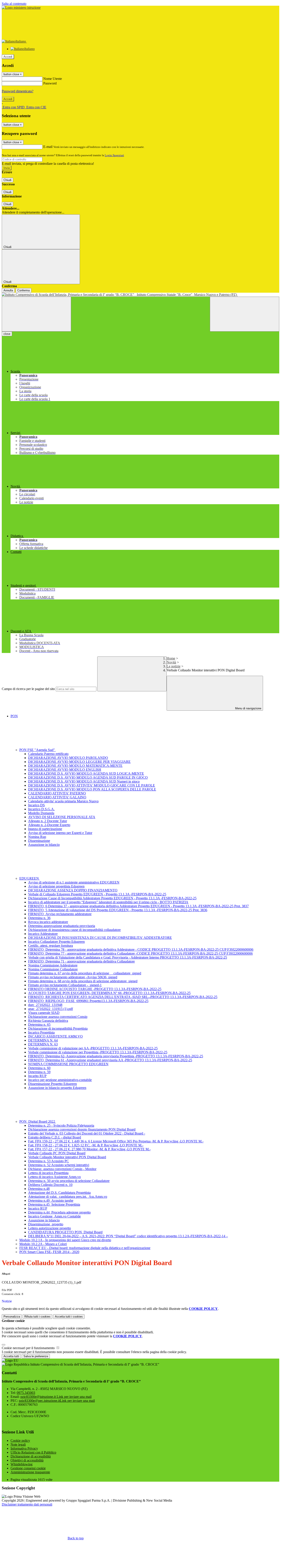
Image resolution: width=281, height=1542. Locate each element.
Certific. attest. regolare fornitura (50, 945)
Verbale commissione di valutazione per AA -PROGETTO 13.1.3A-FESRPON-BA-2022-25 (93, 1048)
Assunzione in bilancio (44, 844)
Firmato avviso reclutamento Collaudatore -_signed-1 (65, 985)
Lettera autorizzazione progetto (49, 1228)
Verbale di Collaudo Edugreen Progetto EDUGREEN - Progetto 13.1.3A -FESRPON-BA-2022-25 (97, 894)
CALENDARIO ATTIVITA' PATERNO (57, 793)
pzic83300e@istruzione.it (56, 1397)
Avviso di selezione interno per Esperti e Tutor (60, 833)
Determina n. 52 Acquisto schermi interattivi (58, 1165)
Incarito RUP (37, 1076)
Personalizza (12, 1316)
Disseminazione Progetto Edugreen (52, 1084)
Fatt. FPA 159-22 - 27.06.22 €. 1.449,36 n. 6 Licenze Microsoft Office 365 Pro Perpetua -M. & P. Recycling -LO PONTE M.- (116, 1141)
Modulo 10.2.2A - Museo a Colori (43, 1244)
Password (50, 83)
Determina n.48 (39, 1189)
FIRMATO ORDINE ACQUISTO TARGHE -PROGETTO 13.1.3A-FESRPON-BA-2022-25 (94, 989)
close (7, 333)
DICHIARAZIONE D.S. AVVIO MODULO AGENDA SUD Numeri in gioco (84, 781)
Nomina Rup (37, 837)
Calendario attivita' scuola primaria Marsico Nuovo (63, 801)
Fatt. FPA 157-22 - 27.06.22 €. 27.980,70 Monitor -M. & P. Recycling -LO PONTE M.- (89, 1149)
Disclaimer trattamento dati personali (27, 1504)
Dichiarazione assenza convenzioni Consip (57, 1016)
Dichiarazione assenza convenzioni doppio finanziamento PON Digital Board (81, 1129)
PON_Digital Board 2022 (37, 1121)
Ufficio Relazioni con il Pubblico (33, 1452)
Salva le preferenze (35, 1356)
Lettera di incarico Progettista (48, 1173)
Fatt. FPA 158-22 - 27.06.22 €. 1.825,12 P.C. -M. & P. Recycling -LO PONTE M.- (85, 1145)
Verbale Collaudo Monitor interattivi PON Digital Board (67, 1157)
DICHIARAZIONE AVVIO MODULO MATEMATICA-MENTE (75, 765)
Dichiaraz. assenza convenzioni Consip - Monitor (62, 1169)
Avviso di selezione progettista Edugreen (56, 886)
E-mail (47, 147)
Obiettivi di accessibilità (27, 1460)
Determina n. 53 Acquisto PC (48, 1161)
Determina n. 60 (39, 1068)
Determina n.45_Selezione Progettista (54, 1204)
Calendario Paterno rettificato (48, 754)
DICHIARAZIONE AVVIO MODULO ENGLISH (64, 769)
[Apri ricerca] (244, 314)
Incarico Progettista (41, 1032)
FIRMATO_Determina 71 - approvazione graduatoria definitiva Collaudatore (81, 961)
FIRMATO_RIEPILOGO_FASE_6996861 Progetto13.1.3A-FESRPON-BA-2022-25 (88, 1001)
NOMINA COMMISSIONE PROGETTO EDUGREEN (68, 1064)
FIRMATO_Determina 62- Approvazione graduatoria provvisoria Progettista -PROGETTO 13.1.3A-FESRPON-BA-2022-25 (115, 1056)
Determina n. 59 (39, 1072)
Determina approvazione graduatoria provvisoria (61, 926)
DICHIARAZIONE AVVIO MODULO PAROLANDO (68, 758)
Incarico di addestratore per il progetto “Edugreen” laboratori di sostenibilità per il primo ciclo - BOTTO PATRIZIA (108, 902)
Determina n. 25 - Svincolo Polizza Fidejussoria (61, 1125)
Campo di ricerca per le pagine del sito (28, 689)
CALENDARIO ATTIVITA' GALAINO (57, 797)
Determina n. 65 (39, 1024)
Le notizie (173, 666)
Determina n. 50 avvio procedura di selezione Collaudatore (69, 1181)
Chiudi (7, 180)
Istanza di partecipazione (45, 829)
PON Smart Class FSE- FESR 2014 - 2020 (49, 1252)
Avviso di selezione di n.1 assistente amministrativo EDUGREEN (73, 882)
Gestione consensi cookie (28, 1468)
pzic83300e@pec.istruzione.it (57, 1400)
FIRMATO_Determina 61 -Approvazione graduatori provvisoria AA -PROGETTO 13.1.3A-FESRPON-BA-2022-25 (110, 1060)
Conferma (23, 290)
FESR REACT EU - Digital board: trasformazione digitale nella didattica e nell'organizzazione (84, 1248)
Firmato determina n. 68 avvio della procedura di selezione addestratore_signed (82, 981)
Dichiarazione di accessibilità (31, 1456)
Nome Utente (52, 79)
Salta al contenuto (14, 3)
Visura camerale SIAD (43, 1013)
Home (171, 658)
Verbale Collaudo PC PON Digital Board (56, 1153)
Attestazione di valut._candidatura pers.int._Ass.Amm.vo (67, 1196)
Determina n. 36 (39, 918)
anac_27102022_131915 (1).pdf (50, 1009)
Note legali (18, 1444)
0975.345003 (26, 1393)
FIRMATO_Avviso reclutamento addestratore (60, 914)
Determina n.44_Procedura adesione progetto (59, 1212)
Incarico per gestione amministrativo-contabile (60, 1080)
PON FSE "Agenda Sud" (37, 750)
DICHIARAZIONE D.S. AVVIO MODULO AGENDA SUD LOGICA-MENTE (86, 773)
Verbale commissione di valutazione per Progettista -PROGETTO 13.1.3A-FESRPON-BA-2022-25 (97, 1052)
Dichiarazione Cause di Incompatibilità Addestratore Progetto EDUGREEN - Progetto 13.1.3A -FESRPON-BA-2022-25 (112, 898)
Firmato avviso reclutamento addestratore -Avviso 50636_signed (72, 977)
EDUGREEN (29, 878)
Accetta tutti (69, 1316)
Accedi (8, 56)
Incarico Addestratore (43, 934)
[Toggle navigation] (36, 314)
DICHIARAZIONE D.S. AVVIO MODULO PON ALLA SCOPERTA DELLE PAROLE (92, 789)
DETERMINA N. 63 (43, 1044)
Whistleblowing (21, 1464)
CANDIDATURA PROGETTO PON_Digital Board (65, 1232)
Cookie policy (20, 1440)
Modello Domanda (41, 813)
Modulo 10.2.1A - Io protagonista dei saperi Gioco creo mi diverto (65, 1240)
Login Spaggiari (114, 155)
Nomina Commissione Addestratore (52, 965)
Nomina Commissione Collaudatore (53, 969)
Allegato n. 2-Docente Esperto (49, 825)
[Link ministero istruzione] (21, 7)
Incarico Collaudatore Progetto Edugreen (56, 941)
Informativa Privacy (24, 1448)
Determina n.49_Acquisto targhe (50, 1200)
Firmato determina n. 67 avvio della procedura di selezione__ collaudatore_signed (84, 973)
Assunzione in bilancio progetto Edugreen (57, 1088)
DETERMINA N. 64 (43, 1040)
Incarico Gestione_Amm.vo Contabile (54, 1216)
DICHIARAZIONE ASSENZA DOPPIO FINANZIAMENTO (72, 890)
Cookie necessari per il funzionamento (29, 1348)
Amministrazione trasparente (30, 1472)
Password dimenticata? (17, 91)
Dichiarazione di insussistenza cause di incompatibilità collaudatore (74, 930)
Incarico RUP (37, 1208)
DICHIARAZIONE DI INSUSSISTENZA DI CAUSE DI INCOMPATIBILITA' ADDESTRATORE (100, 938)
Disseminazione (39, 841)
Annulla (8, 290)
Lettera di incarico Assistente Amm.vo (54, 1177)
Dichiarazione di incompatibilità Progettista (58, 1028)
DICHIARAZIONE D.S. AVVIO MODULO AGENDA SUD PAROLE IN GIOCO (88, 777)
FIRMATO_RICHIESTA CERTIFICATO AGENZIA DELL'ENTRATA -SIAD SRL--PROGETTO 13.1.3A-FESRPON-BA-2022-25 (122, 997)
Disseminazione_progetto (45, 1224)
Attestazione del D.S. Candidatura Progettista (59, 1192)
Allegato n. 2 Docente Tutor (47, 821)
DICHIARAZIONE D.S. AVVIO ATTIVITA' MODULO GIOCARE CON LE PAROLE (91, 785)
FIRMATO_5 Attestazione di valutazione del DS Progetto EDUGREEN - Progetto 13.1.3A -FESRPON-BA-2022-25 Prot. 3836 (117, 910)
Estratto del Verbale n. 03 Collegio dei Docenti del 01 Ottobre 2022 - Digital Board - (86, 1133)
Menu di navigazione (247, 708)
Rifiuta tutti (37, 1316)
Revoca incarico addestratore (48, 922)
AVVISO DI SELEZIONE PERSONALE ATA (61, 817)
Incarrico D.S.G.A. (41, 809)
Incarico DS (36, 805)
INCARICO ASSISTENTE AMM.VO (55, 1036)
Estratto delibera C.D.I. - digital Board (54, 1137)
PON (14, 716)
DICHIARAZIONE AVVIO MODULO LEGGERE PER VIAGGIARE (79, 762)
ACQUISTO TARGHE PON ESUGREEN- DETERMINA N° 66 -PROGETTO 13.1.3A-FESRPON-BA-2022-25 (109, 993)
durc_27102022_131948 (45, 1005)
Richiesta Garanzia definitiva (48, 1020)
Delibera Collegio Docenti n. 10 (50, 1185)
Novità (171, 662)
